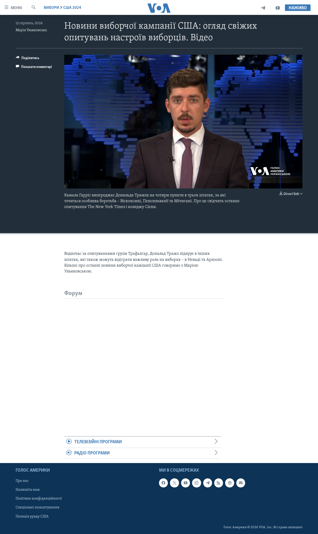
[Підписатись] (240, 482)
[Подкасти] (229, 482)
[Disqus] (144, 357)
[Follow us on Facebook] (163, 482)
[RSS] (218, 482)
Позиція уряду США (32, 516)
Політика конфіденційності (39, 498)
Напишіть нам (28, 490)
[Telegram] (263, 8)
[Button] (27, 59)
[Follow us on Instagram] (196, 482)
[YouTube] (278, 8)
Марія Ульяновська (31, 30)
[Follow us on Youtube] (185, 482)
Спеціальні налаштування (37, 507)
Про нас (22, 481)
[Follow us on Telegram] (207, 482)
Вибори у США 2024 (62, 8)
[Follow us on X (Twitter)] (174, 482)
